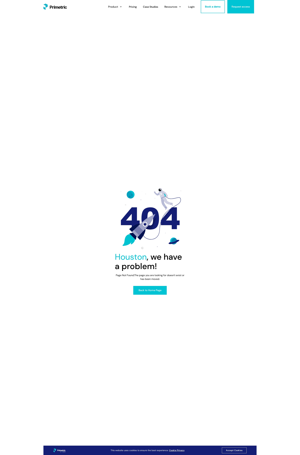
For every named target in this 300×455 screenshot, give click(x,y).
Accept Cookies (234, 450)
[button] (115, 7)
